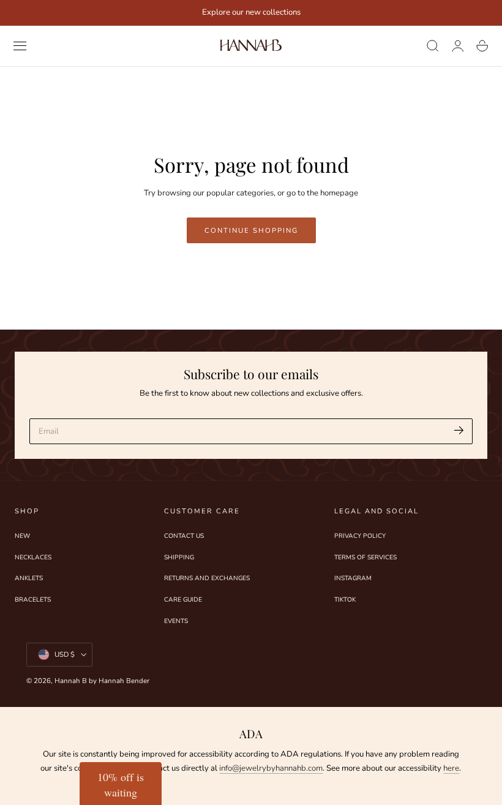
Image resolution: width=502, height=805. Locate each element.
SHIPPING (179, 557)
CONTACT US (184, 536)
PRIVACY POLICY (360, 536)
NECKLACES (33, 557)
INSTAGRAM (353, 579)
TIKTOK (345, 600)
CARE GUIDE (183, 600)
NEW (22, 536)
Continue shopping (251, 230)
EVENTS (176, 621)
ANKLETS (29, 579)
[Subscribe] (458, 430)
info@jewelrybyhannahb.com (271, 768)
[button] (20, 46)
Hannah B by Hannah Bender (101, 681)
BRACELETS (33, 600)
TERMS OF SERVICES (365, 557)
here (451, 768)
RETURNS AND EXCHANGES (207, 579)
